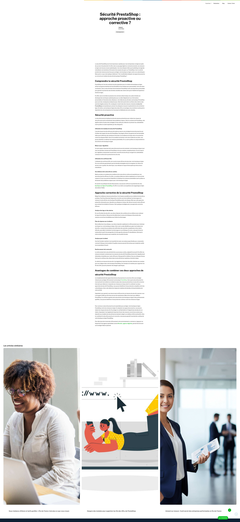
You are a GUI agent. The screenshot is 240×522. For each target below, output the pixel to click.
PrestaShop (124, 280)
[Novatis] (5, 3)
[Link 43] (229, 510)
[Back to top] (236, 514)
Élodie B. (121, 27)
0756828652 (223, 518)
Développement (120, 32)
